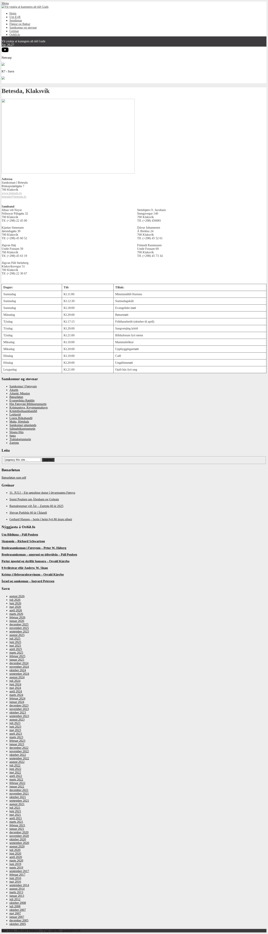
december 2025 (18, 624)
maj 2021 (15, 814)
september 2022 (19, 758)
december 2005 (18, 920)
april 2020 (15, 857)
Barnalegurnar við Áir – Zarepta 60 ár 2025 (36, 506)
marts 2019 (16, 867)
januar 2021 (16, 828)
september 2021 (19, 800)
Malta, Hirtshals (19, 421)
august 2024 (17, 677)
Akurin (13, 390)
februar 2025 (17, 656)
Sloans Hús (16, 432)
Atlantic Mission (19, 393)
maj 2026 (15, 606)
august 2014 (17, 888)
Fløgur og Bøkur (19, 24)
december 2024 (18, 663)
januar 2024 (16, 702)
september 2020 (19, 843)
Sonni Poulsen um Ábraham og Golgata (34, 499)
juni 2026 (15, 603)
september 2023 (19, 716)
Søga (12, 435)
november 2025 (19, 628)
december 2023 (18, 705)
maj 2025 (15, 645)
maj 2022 (15, 772)
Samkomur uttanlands (22, 425)
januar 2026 (16, 621)
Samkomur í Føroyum (23, 386)
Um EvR (15, 17)
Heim (12, 13)
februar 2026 (17, 617)
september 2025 (19, 631)
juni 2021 (15, 811)
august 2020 (17, 846)
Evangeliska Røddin (22, 400)
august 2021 (17, 804)
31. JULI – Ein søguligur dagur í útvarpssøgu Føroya (42, 492)
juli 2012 (14, 899)
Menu (5, 3)
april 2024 (15, 691)
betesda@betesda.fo (14, 196)
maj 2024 (15, 687)
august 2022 (17, 761)
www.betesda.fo (12, 193)
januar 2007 (16, 917)
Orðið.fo (14, 34)
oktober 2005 (17, 924)
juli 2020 (14, 850)
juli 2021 (14, 807)
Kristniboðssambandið (23, 411)
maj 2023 (15, 730)
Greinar (14, 31)
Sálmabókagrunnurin (22, 428)
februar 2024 (17, 698)
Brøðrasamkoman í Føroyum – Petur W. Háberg (34, 548)
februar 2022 (17, 783)
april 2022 (15, 776)
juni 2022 (15, 769)
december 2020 (18, 832)
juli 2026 (14, 599)
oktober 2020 (17, 839)
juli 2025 (14, 638)
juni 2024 (15, 684)
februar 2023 (17, 740)
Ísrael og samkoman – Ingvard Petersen (28, 581)
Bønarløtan (16, 397)
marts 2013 (16, 892)
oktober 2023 (17, 712)
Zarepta (14, 442)
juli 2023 (14, 723)
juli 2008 (14, 906)
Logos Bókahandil (20, 418)
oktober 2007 (17, 909)
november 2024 (19, 666)
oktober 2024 (17, 670)
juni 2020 (15, 853)
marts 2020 (16, 860)
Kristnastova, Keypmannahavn (28, 407)
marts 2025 (16, 652)
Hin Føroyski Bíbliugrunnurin (27, 404)
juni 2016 (15, 878)
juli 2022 (14, 765)
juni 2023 (15, 726)
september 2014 (19, 885)
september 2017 (19, 871)
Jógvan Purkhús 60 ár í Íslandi (28, 512)
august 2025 (17, 635)
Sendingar (15, 20)
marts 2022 (16, 779)
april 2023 (15, 733)
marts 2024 (16, 695)
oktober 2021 (17, 797)
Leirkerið (15, 414)
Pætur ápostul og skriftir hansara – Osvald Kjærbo (35, 561)
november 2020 (19, 835)
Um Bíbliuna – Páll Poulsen (20, 534)
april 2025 (15, 649)
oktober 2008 (17, 902)
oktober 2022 (17, 754)
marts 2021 (16, 821)
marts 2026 (16, 613)
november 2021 (19, 793)
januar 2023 (16, 744)
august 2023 (17, 719)
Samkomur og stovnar (23, 27)
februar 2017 (17, 874)
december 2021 (18, 790)
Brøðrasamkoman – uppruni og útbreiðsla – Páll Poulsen (39, 554)
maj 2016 (15, 881)
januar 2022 (16, 786)
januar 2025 (16, 659)
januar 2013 (16, 895)
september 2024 (19, 673)
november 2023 (19, 709)
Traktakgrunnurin (20, 439)
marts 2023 (16, 737)
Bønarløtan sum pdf (14, 477)
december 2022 (18, 747)
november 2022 (19, 751)
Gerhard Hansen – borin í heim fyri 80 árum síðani (40, 519)
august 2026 (17, 596)
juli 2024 (14, 680)
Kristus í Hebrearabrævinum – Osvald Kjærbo (33, 574)
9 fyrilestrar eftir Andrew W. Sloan (25, 567)
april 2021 (15, 818)
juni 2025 (15, 642)
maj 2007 (15, 913)
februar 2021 (17, 825)
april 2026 (15, 610)
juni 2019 (15, 864)
